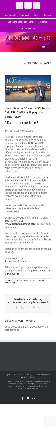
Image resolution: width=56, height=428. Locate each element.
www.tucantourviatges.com (20, 223)
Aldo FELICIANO (15, 280)
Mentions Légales (28, 377)
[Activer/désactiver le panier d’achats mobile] (43, 47)
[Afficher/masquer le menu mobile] (49, 47)
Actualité (40, 280)
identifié (27, 326)
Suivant (44, 63)
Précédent (32, 63)
